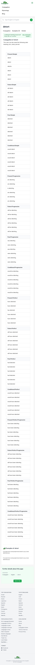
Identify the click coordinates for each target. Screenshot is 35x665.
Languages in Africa (6, 623)
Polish (20, 613)
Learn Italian (4, 640)
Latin (20, 596)
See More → (4, 642)
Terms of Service (23, 629)
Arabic (3, 599)
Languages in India (6, 625)
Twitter (5, 650)
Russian (3, 596)
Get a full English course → (26, 35)
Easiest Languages (6, 633)
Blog (3, 14)
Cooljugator (5, 574)
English (13, 574)
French (3, 611)
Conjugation (6, 7)
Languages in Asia (5, 629)
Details (24, 31)
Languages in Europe (6, 627)
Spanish (3, 603)
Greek (2, 594)
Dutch (2, 607)
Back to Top (17, 581)
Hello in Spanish (5, 631)
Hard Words (4, 635)
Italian (20, 601)
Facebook (5, 648)
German (3, 613)
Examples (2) (16, 31)
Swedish (21, 609)
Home (20, 621)
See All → (3, 615)
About (20, 623)
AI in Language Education (7, 621)
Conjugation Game (23, 627)
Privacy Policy (22, 631)
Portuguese (4, 609)
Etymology (5, 10)
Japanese (3, 601)
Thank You (4, 638)
